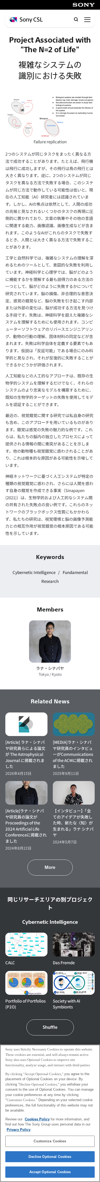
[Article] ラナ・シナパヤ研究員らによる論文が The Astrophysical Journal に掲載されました (25, 754)
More (50, 867)
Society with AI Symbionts (66, 1004)
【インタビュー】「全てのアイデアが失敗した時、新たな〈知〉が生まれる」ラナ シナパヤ (73, 823)
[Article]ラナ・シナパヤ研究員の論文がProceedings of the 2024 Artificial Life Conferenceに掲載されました (26, 826)
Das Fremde (64, 962)
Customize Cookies (50, 1141)
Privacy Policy (18, 1130)
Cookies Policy (37, 1119)
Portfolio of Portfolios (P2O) (25, 1004)
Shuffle (50, 1027)
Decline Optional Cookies (50, 1157)
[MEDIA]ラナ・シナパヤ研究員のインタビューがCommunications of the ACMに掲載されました (73, 754)
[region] (50, 1113)
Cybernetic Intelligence (34, 572)
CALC (10, 962)
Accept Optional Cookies (50, 1172)
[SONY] (84, 5)
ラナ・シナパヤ (50, 668)
